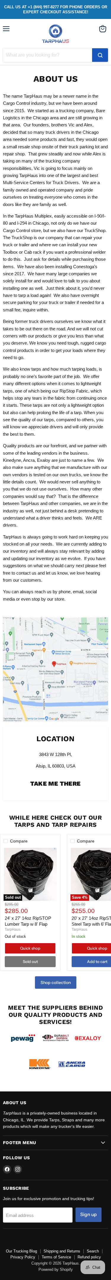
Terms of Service (56, 1257)
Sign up (88, 1214)
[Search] (100, 55)
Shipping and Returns (62, 1251)
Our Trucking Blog (21, 1251)
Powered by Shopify (55, 1269)
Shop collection (56, 982)
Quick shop (30, 948)
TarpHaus (12, 929)
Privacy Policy (22, 1257)
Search (93, 1251)
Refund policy (89, 1257)
